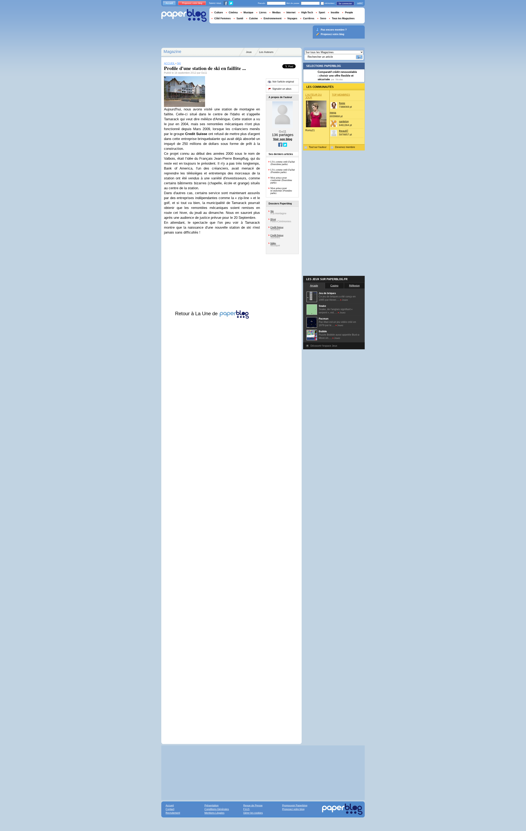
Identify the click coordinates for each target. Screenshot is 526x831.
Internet (290, 12)
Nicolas (339, 79)
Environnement (272, 18)
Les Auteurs (266, 52)
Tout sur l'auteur (317, 147)
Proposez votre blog (192, 3)
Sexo (323, 18)
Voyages (292, 18)
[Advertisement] (212, 527)
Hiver (273, 219)
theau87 (343, 131)
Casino (334, 285)
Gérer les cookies (253, 813)
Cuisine (253, 18)
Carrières (308, 18)
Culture (218, 12)
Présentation (211, 805)
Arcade (314, 285)
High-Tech (307, 12)
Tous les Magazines (343, 18)
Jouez (345, 300)
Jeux (249, 52)
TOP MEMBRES (341, 94)
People (349, 12)
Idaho (273, 243)
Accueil (169, 3)
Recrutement (173, 813)
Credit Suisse (276, 227)
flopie (342, 103)
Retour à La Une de (197, 313)
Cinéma (233, 12)
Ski (272, 211)
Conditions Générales (216, 809)
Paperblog (184, 15)
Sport (322, 12)
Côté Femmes (222, 18)
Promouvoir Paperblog (294, 805)
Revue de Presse (253, 805)
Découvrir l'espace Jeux (323, 345)
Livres (262, 12)
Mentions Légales (214, 813)
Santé (239, 18)
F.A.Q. (246, 809)
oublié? (360, 3)
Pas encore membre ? (334, 29)
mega (333, 112)
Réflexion (354, 285)
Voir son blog (282, 139)
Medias (276, 12)
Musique (248, 12)
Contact (170, 809)
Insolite (335, 12)
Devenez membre (345, 147)
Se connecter (345, 3)
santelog (344, 121)
